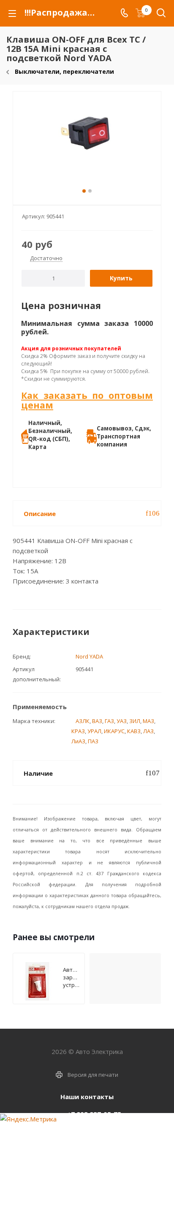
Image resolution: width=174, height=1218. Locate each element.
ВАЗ (97, 721)
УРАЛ (94, 731)
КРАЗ (78, 731)
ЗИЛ (134, 721)
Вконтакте (74, 1199)
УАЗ (122, 721)
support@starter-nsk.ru (93, 1131)
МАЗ (148, 721)
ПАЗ (93, 741)
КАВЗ (134, 731)
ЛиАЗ (78, 741)
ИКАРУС (114, 731)
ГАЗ (109, 721)
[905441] (87, 144)
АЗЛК (83, 721)
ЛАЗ (148, 731)
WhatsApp (95, 1199)
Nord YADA (89, 656)
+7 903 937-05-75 (94, 1114)
